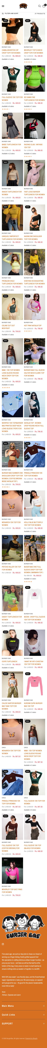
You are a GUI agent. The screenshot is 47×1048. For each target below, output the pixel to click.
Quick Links (8, 1014)
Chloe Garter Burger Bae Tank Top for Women (11, 706)
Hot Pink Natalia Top (32, 325)
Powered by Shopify (31, 1038)
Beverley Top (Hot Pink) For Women (12, 891)
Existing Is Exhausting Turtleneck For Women (34, 282)
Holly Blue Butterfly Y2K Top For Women (33, 523)
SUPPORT (7, 1023)
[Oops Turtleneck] (12, 643)
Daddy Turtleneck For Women (12, 618)
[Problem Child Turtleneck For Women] (12, 262)
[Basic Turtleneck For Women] (12, 126)
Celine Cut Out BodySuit (8, 327)
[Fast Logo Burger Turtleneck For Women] (34, 173)
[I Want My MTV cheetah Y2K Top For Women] (34, 643)
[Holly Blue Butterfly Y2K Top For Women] (34, 503)
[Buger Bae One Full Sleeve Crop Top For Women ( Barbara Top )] (34, 548)
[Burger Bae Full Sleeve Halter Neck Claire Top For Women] (34, 351)
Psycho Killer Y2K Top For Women (11, 568)
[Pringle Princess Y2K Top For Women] (34, 454)
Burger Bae (6, 47)
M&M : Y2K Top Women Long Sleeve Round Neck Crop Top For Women (11, 374)
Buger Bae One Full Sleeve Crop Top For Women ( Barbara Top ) (33, 569)
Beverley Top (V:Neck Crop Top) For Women (33, 51)
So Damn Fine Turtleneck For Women (34, 98)
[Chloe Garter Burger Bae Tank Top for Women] (12, 684)
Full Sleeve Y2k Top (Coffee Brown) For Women (10, 848)
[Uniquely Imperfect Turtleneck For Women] (12, 217)
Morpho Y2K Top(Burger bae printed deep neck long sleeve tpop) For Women (12, 427)
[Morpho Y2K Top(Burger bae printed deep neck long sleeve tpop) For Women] (12, 404)
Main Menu (8, 1005)
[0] (43, 6)
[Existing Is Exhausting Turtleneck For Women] (34, 262)
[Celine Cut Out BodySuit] (12, 307)
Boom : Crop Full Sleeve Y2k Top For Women (34, 618)
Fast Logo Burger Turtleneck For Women (34, 193)
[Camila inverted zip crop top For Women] (12, 31)
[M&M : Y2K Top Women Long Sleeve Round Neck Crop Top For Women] (12, 351)
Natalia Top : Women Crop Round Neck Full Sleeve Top (34, 426)
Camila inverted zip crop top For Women (11, 51)
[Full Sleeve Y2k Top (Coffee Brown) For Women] (12, 827)
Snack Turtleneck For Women (12, 193)
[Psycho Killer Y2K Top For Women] (12, 548)
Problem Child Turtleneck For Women (12, 282)
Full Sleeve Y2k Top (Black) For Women (32, 846)
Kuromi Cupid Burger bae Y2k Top (33, 704)
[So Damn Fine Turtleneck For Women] (34, 78)
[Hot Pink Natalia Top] (34, 307)
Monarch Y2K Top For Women (11, 523)
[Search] (39, 6)
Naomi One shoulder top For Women (33, 237)
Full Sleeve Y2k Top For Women (12, 98)
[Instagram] (4, 944)
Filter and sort (11, 13)
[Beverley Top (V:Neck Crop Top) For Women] (34, 31)
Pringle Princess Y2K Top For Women (33, 474)
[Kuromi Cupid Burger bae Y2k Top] (34, 684)
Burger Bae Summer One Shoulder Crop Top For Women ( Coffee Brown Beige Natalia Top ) (12, 477)
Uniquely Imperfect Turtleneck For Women (12, 237)
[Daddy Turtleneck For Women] (12, 598)
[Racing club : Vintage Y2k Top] (34, 126)
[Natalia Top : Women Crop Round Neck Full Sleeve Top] (34, 404)
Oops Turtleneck (9, 661)
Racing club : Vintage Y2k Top (33, 146)
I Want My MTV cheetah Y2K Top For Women (33, 663)
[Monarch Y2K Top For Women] (12, 503)
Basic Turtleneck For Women (11, 146)
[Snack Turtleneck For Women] (12, 173)
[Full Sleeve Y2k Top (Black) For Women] (34, 827)
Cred (4, 747)
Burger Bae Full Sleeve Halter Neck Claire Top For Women (34, 373)
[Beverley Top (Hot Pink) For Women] (12, 870)
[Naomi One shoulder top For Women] (34, 217)
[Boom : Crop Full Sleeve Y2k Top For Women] (34, 598)
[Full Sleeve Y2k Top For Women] (12, 78)
